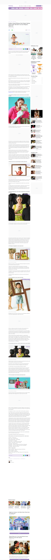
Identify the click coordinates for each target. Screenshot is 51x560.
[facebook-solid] (25, 49)
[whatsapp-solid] (23, 49)
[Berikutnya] (30, 494)
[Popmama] (11, 5)
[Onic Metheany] (9, 462)
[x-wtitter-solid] (27, 49)
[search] (35, 5)
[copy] (29, 49)
